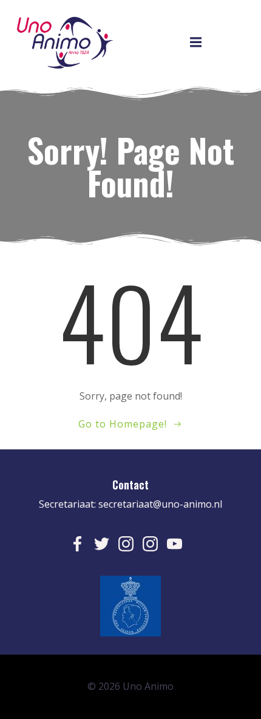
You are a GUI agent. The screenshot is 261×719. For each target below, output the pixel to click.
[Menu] (196, 42)
